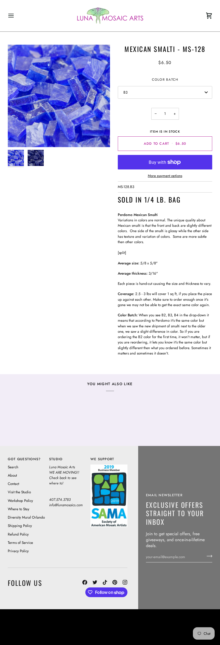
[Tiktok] (105, 582)
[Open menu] (16, 15)
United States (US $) (32, 627)
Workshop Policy (20, 500)
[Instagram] (125, 582)
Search (13, 467)
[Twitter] (95, 582)
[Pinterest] (114, 582)
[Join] (207, 556)
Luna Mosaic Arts (96, 619)
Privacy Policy (18, 551)
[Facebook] (84, 582)
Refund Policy (18, 534)
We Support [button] (102, 459)
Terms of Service (20, 542)
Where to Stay (18, 509)
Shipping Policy (20, 525)
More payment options (165, 175)
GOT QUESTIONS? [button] (24, 459)
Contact (13, 483)
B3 (125, 92)
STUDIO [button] (56, 459)
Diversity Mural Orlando (26, 517)
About (12, 475)
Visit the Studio (19, 492)
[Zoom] (59, 96)
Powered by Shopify (191, 634)
